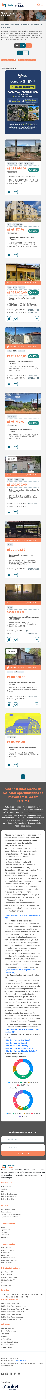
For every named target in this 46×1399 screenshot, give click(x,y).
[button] (38, 5)
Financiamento (12, 163)
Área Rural (5, 1235)
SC (20, 1297)
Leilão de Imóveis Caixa (10, 1303)
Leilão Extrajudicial (7, 1250)
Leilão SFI (22, 287)
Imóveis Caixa (6, 1212)
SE (22, 1297)
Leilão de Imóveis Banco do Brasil (14, 1306)
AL (5, 1294)
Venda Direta (11, 737)
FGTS (20, 163)
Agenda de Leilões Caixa (9, 1217)
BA (13, 1294)
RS (17, 1297)
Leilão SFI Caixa (6, 1263)
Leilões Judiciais (8, 1328)
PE (42, 1294)
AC (3, 1294)
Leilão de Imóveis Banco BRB (12, 1312)
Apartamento (6, 1230)
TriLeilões (5, 1334)
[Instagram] (6, 1373)
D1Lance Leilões (7, 1345)
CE (16, 1294)
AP (11, 1294)
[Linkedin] (15, 1373)
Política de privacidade (9, 1194)
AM (8, 1294)
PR (5, 1297)
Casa (3, 1227)
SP (25, 1297)
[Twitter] (19, 1373)
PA (37, 1294)
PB (40, 1294)
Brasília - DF (6, 1286)
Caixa (9, 287)
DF (18, 1294)
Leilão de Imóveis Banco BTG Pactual (16, 1309)
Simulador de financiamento (11, 1214)
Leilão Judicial (6, 1248)
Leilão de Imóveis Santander (12, 1317)
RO (12, 1297)
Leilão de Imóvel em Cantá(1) (16, 1043)
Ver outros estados (20, 1361)
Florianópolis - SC (8, 1280)
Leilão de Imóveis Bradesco (12, 1314)
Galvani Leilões (19, 479)
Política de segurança (8, 1196)
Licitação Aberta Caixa (9, 1260)
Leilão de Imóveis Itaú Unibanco (13, 1320)
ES (21, 1294)
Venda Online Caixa (8, 1258)
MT (34, 1294)
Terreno (4, 1232)
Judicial (10, 479)
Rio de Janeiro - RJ (8, 1275)
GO (23, 1294)
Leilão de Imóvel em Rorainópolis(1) (18, 1048)
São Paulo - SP (7, 1272)
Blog (2, 1191)
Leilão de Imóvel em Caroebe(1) (16, 1046)
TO (27, 1297)
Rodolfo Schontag (8, 1331)
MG (29, 1294)
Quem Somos (6, 1186)
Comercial (4, 1237)
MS (32, 1294)
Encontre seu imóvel (8, 1209)
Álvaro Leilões (6, 1347)
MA (26, 1294)
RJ (7, 1297)
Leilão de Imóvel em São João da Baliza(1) (21, 1051)
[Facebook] (2, 1373)
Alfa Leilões (6, 1339)
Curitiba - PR (6, 1283)
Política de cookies (7, 1199)
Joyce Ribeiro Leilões (9, 1342)
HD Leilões (5, 1336)
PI (2, 1297)
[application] (23, 1071)
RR (15, 1297)
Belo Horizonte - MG (9, 1277)
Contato (4, 1189)
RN (10, 1297)
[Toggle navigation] (42, 5)
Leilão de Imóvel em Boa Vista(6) (17, 1040)
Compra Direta (28, 163)
